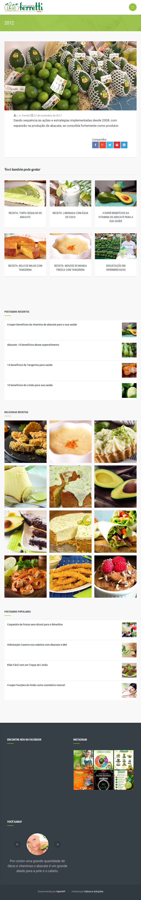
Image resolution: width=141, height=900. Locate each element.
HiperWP (60, 891)
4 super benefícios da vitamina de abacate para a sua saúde (115, 217)
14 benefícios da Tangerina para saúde (30, 364)
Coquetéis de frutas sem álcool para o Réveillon (35, 624)
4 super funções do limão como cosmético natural (36, 685)
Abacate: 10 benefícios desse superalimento (33, 344)
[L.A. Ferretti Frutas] (70, 7)
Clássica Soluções (93, 891)
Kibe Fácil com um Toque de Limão (27, 664)
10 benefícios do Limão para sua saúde (30, 385)
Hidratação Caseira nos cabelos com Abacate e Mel (37, 644)
